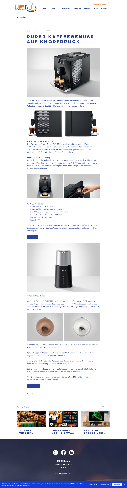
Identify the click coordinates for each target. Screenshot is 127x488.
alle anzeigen (21, 17)
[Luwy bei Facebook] (63, 452)
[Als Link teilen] (33, 393)
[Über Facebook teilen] (28, 393)
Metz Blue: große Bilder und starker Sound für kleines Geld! (94, 431)
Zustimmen (117, 485)
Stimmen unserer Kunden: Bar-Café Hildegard (31, 431)
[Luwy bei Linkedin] (71, 452)
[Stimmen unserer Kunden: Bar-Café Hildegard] (31, 419)
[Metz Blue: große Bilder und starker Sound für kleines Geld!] (95, 419)
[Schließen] (124, 484)
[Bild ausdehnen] (45, 123)
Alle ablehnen (104, 485)
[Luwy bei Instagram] (55, 452)
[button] (54, 8)
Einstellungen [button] (93, 485)
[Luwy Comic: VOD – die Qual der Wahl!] (63, 419)
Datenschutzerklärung (23, 486)
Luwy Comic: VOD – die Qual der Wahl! (63, 431)
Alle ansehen (106, 407)
